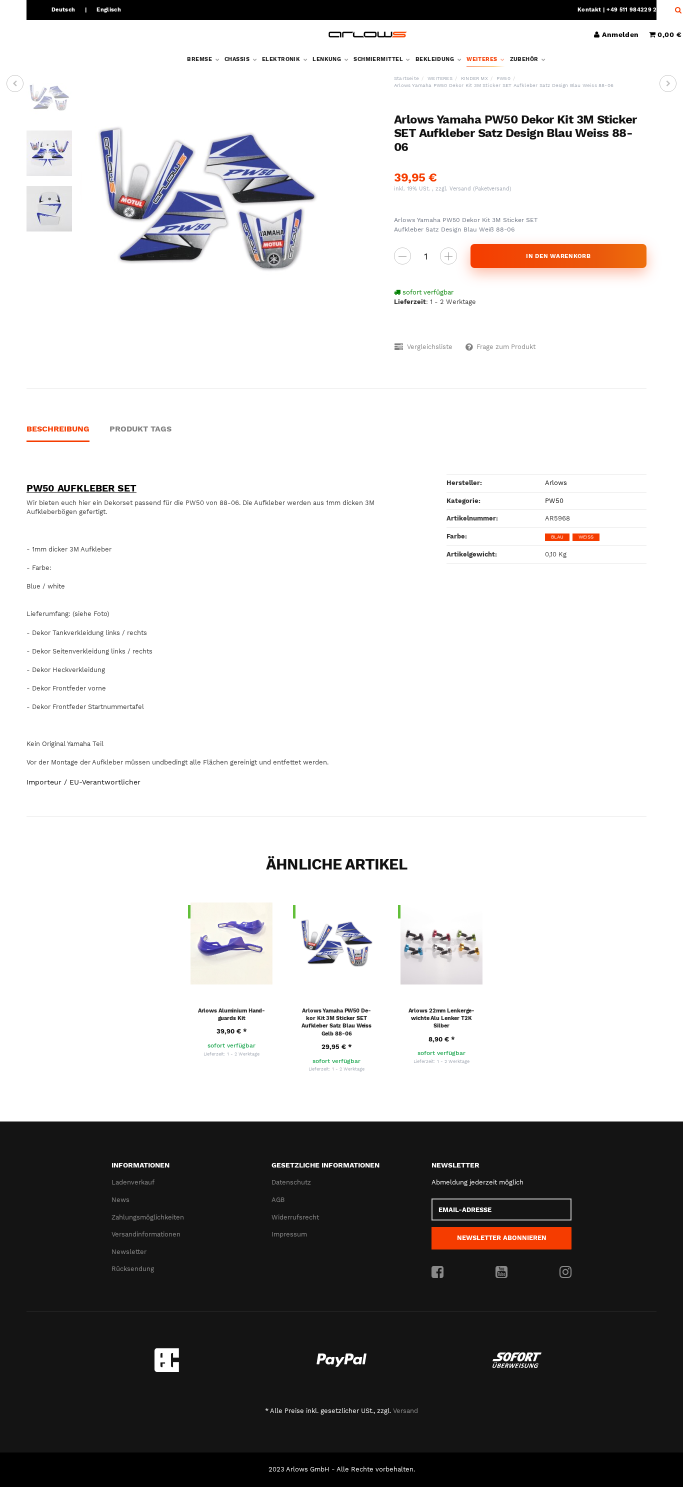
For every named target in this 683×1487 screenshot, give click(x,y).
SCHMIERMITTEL (379, 59)
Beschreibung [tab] (58, 429)
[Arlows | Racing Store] (367, 34)
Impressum (289, 1234)
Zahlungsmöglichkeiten (148, 1217)
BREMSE (200, 59)
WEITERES (482, 59)
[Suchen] (676, 10)
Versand (461, 189)
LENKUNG (327, 59)
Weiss (586, 537)
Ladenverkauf (133, 1182)
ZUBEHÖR (525, 59)
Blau (557, 537)
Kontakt (589, 9)
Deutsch (63, 9)
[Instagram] (566, 1272)
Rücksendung (133, 1268)
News (121, 1200)
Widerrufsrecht (295, 1217)
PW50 (554, 500)
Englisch (108, 9)
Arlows (556, 482)
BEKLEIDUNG (436, 59)
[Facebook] (438, 1272)
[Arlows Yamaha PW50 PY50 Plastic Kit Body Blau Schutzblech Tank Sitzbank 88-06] (15, 83)
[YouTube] (502, 1272)
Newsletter (129, 1252)
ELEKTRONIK (282, 59)
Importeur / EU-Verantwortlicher (83, 782)
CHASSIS (238, 59)
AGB (278, 1200)
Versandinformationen (146, 1234)
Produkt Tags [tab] (141, 429)
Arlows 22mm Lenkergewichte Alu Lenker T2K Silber (441, 1019)
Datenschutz (291, 1182)
